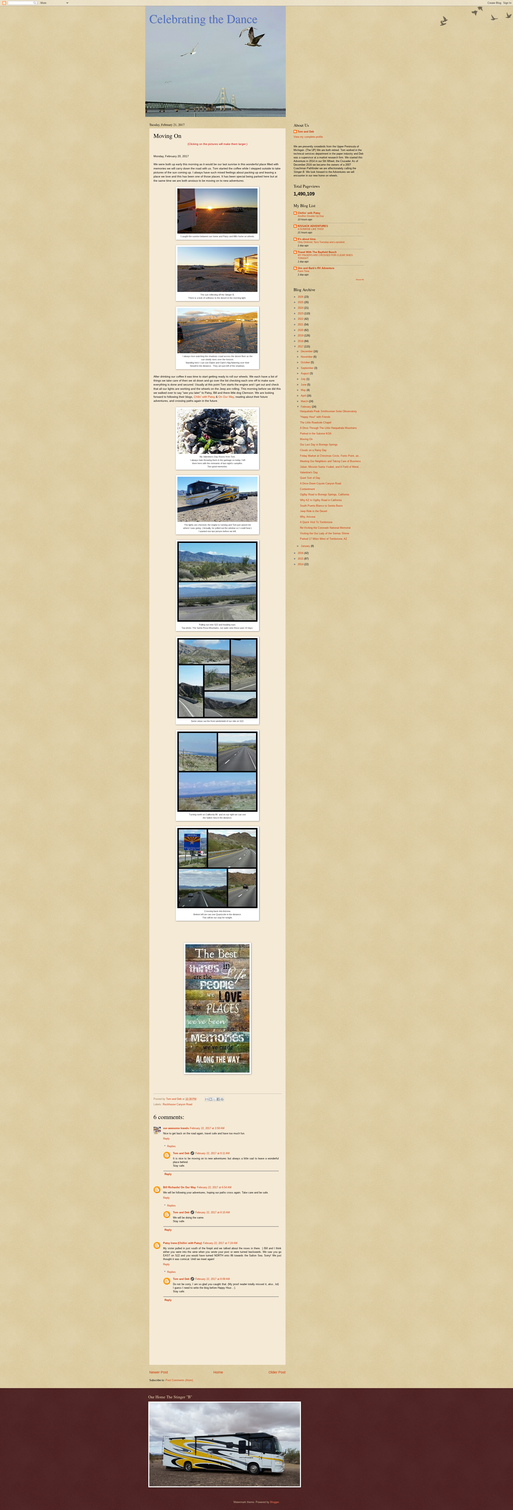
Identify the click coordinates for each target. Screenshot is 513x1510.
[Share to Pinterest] (222, 1099)
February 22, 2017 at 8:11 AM (212, 1153)
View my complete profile (308, 136)
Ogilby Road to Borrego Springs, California (324, 494)
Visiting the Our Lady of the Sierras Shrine (324, 533)
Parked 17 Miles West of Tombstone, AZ (323, 538)
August (305, 373)
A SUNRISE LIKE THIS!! (311, 229)
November (307, 356)
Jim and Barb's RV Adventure (316, 268)
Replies (171, 1146)
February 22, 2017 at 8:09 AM (212, 1278)
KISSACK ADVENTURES (313, 226)
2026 (301, 296)
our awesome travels (176, 1128)
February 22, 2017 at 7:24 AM (220, 1243)
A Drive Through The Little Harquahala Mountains (328, 427)
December (307, 351)
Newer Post (158, 1372)
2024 (301, 307)
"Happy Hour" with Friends (315, 416)
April (304, 395)
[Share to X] (214, 1099)
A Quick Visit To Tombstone (316, 522)
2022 (301, 318)
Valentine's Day (309, 472)
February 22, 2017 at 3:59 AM (207, 1128)
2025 (301, 302)
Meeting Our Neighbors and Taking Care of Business (330, 461)
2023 (301, 313)
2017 (301, 346)
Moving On (306, 439)
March (305, 401)
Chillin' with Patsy (309, 213)
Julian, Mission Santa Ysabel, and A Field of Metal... (330, 466)
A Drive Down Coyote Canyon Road (320, 483)
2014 (301, 564)
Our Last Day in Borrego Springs (319, 444)
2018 (301, 341)
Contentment (307, 489)
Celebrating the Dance (203, 18)
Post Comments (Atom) (179, 1380)
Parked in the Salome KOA (315, 433)
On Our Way (226, 396)
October (306, 362)
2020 (301, 330)
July (303, 379)
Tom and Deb (181, 1153)
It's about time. (307, 239)
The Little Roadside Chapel (315, 422)
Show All (360, 279)
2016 (301, 553)
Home (218, 1372)
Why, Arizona (307, 516)
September (307, 367)
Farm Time (303, 271)
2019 (301, 335)
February (306, 406)
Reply (166, 1138)
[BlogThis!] (211, 1099)
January (306, 546)
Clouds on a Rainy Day (313, 450)
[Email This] (207, 1099)
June (304, 384)
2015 (301, 558)
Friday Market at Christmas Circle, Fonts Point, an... (330, 455)
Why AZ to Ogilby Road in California (321, 500)
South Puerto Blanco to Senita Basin (321, 505)
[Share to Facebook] (218, 1099)
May (304, 390)
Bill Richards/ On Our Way (179, 1187)
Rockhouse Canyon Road (177, 1104)
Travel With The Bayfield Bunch (317, 252)
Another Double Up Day (311, 216)
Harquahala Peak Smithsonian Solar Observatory (328, 411)
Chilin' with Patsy (204, 396)
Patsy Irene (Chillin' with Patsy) (182, 1243)
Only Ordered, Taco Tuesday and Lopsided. (321, 242)
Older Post (277, 1372)
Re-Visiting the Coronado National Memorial (325, 527)
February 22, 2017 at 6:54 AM (214, 1187)
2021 (301, 324)
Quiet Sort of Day (310, 477)
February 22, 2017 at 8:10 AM (212, 1212)
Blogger (274, 1502)
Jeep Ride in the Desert (313, 511)
